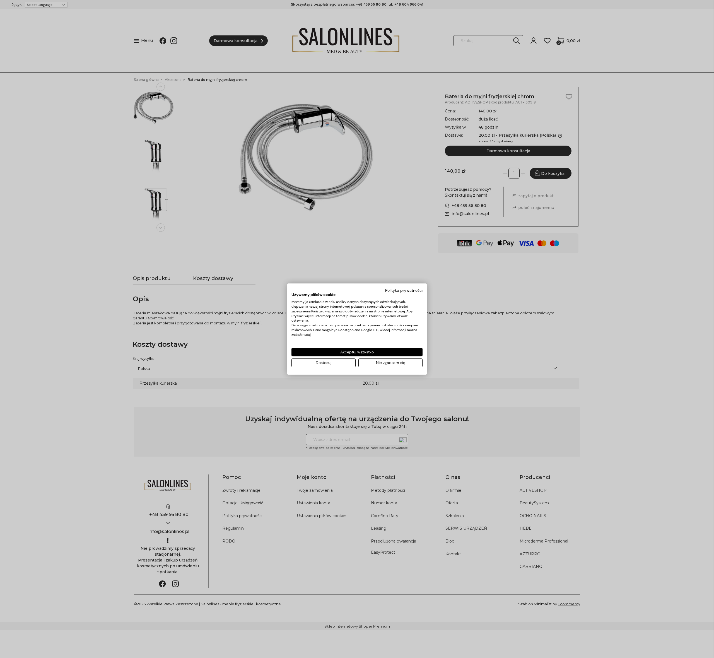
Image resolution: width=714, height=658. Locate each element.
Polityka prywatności (404, 290)
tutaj (307, 334)
